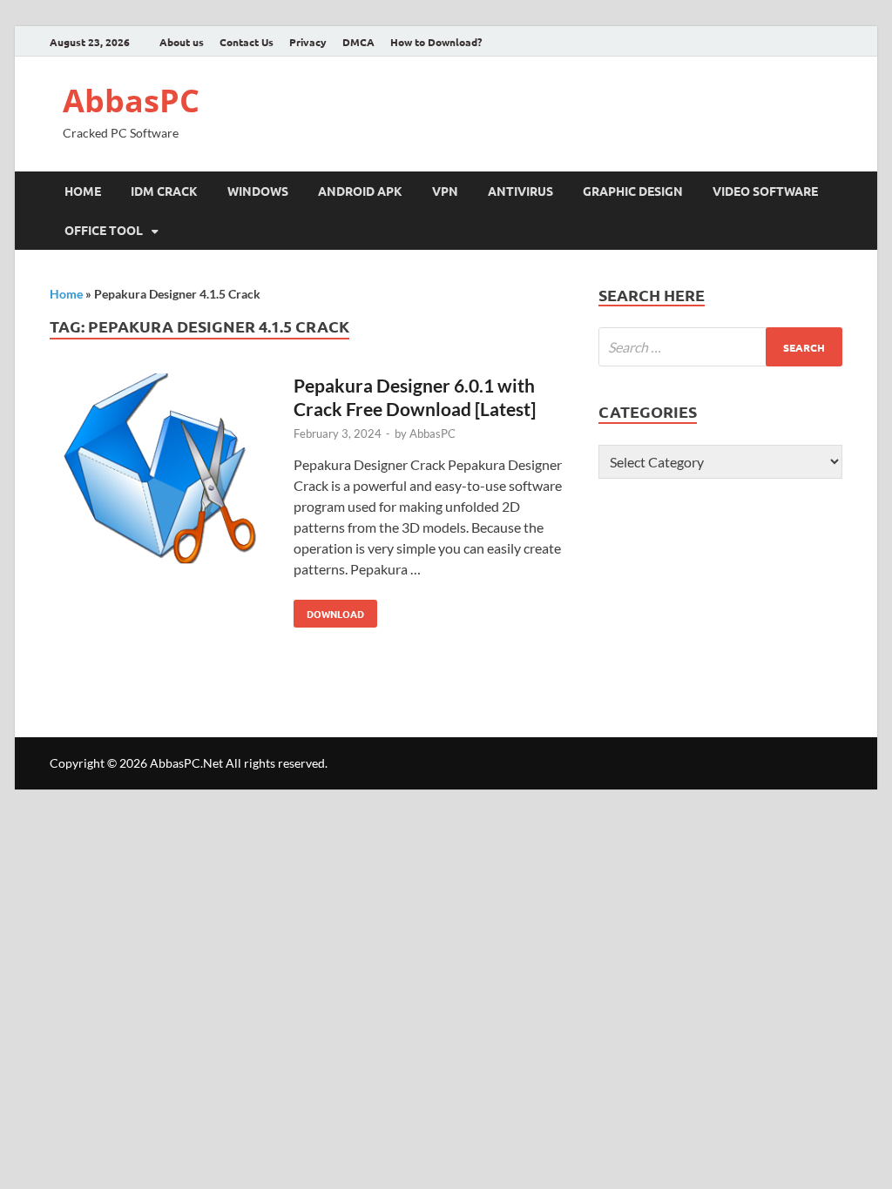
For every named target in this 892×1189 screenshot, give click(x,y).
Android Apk (360, 190)
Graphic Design (633, 190)
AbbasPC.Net (186, 763)
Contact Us (247, 42)
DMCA (358, 42)
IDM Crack (164, 190)
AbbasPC (131, 100)
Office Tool (103, 230)
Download (329, 610)
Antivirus (520, 190)
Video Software (765, 190)
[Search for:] (720, 346)
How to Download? (436, 42)
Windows (257, 190)
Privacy (308, 42)
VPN (445, 190)
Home (82, 190)
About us (181, 42)
